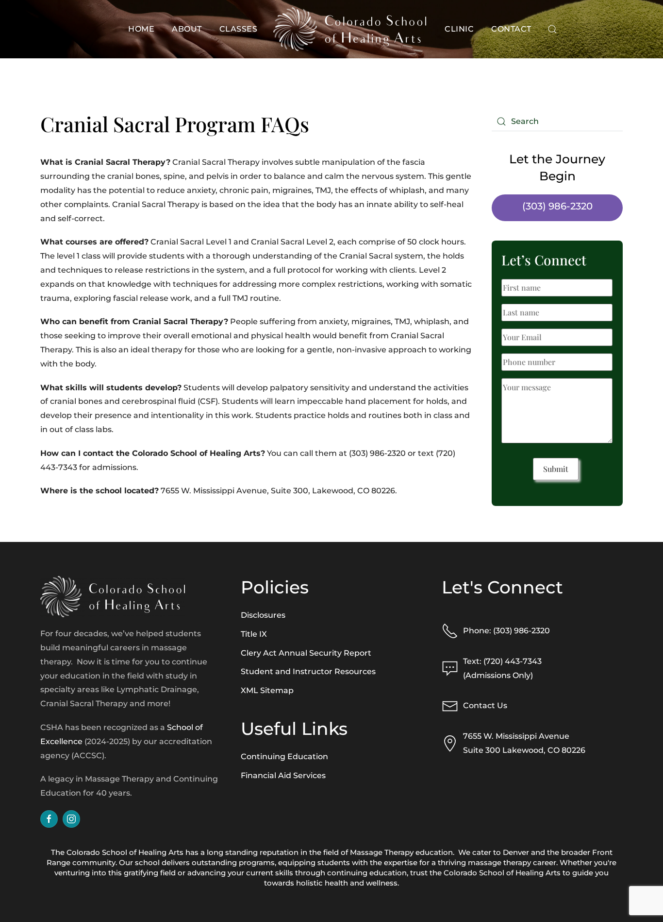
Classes (238, 29)
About (187, 29)
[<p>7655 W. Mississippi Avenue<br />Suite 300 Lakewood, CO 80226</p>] (450, 743)
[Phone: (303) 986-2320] (450, 630)
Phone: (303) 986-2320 (506, 630)
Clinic (459, 29)
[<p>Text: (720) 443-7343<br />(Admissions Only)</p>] (450, 668)
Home (141, 29)
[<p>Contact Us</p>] (450, 705)
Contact (511, 29)
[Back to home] (351, 29)
